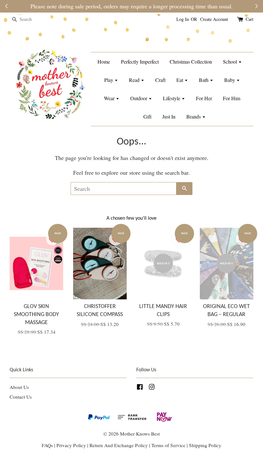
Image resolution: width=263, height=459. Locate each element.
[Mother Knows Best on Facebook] (139, 387)
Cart (249, 19)
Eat (180, 79)
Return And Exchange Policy (118, 445)
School (230, 61)
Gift (147, 116)
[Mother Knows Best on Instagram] (151, 387)
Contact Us (21, 396)
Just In (168, 116)
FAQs (47, 445)
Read (135, 79)
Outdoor (139, 98)
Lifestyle (172, 98)
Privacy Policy (71, 445)
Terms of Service (169, 445)
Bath (204, 79)
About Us (19, 387)
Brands (194, 116)
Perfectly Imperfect (140, 61)
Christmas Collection (191, 61)
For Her (204, 98)
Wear (110, 98)
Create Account (214, 19)
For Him (231, 98)
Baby (230, 79)
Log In (182, 19)
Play (109, 79)
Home (104, 61)
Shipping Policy (205, 445)
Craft (160, 79)
